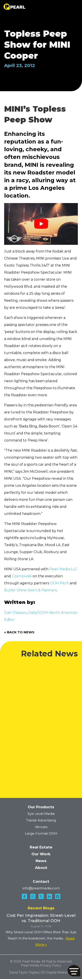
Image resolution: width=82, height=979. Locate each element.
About (41, 867)
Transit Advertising (41, 820)
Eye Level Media (41, 814)
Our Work (41, 854)
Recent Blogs (41, 908)
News (41, 861)
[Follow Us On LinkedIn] (49, 896)
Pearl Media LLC (63, 569)
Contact (41, 881)
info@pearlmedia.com (41, 888)
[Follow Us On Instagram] (32, 896)
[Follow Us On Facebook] (24, 896)
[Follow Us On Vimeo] (57, 896)
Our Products (41, 807)
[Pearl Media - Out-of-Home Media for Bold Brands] (14, 7)
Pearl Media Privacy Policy (41, 965)
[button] (74, 970)
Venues (41, 827)
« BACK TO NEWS (19, 632)
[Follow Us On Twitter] (41, 896)
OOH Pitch (59, 583)
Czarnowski (22, 576)
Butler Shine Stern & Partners (30, 590)
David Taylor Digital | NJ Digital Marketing (41, 972)
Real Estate (41, 847)
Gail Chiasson (15, 612)
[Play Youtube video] (41, 224)
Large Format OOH (41, 833)
